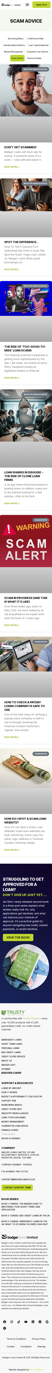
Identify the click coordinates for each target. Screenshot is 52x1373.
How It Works (9, 1092)
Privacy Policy (38, 1338)
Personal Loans (10, 1048)
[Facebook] (4, 1322)
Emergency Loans (11, 1039)
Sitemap (5, 1069)
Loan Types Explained (38, 45)
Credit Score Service (13, 1056)
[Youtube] (26, 1322)
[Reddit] (40, 1322)
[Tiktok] (19, 1322)
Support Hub (8, 1100)
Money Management (13, 51)
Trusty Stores (30, 1018)
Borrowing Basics (15, 38)
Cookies (11, 1346)
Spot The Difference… (21, 242)
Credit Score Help (35, 38)
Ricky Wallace (36, 1369)
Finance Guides (34, 58)
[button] (27, 4)
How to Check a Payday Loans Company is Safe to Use (24, 706)
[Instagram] (12, 1322)
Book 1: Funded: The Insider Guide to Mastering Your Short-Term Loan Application (21, 1206)
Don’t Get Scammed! (20, 147)
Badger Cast (8, 1065)
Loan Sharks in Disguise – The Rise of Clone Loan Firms (23, 476)
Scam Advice (17, 58)
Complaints (26, 1346)
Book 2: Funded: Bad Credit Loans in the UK (25, 1215)
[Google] (47, 1322)
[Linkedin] (33, 1322)
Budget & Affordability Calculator (21, 1096)
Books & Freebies (10, 1138)
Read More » (11, 166)
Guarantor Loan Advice (37, 51)
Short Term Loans (11, 1044)
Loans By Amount (11, 1088)
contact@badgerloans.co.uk (18, 1179)
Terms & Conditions (16, 1338)
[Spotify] (4, 1328)
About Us (6, 1060)
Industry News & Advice (14, 45)
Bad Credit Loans (11, 1052)
